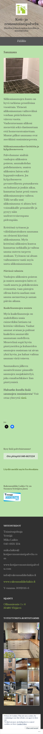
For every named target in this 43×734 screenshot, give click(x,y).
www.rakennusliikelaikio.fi (19, 581)
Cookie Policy (22, 724)
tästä (23, 397)
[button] (21, 640)
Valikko (21, 41)
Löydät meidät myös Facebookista (21, 469)
